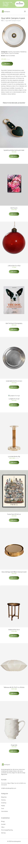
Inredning (3, 802)
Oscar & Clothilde (14, 53)
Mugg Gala (14, 745)
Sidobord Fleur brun (14, 629)
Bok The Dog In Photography (14, 323)
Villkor (3, 827)
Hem (2, 20)
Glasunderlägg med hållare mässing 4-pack (14, 572)
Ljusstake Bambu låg (14, 456)
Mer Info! (7, 63)
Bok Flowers (14, 208)
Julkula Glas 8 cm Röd (14, 265)
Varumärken (16, 51)
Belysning (3, 797)
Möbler (3, 805)
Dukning (10, 51)
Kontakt (3, 824)
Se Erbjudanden (19, 3)
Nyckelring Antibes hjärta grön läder (14, 150)
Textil (2, 808)
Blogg (3, 821)
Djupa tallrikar (5, 53)
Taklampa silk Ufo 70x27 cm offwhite (14, 687)
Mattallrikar (23, 51)
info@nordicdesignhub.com (8, 788)
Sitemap (3, 833)
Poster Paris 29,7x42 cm (14, 514)
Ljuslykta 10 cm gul (14, 399)
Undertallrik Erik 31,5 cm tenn (14, 381)
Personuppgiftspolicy (7, 830)
